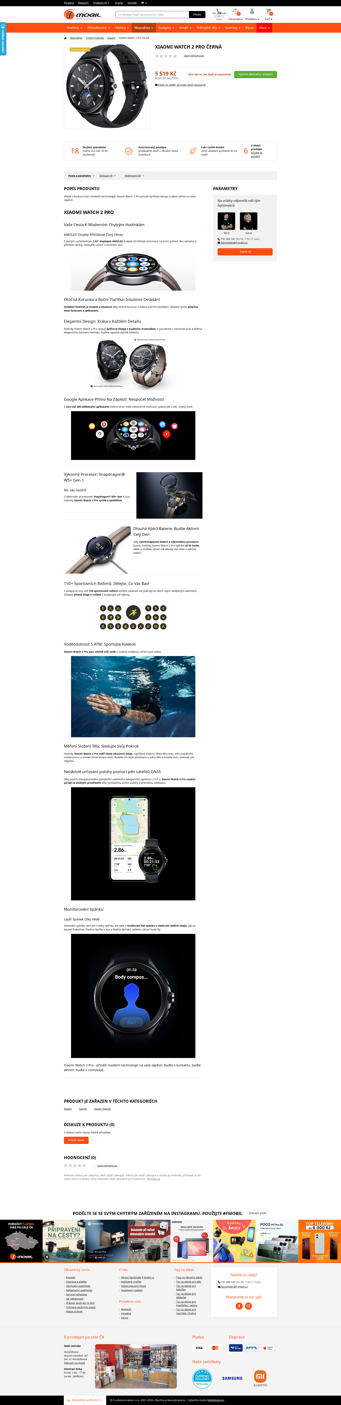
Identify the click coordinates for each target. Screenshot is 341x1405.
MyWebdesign (215, 1400)
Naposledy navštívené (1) (87, 1400)
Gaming (231, 28)
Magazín (83, 2)
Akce (263, 28)
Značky (119, 2)
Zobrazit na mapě (74, 1363)
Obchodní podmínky (78, 1286)
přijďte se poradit (256, 154)
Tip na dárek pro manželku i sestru (186, 1303)
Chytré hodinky (95, 38)
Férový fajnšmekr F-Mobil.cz (137, 1277)
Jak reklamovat (74, 1298)
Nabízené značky (131, 1281)
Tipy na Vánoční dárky (189, 1277)
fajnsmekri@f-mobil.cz (234, 242)
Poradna (69, 2)
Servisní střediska (76, 1294)
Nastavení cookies (131, 1290)
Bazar (250, 28)
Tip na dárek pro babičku (186, 1287)
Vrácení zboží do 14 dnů (80, 1303)
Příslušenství (98, 28)
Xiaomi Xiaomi (102, 1108)
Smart (184, 28)
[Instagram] (248, 1306)
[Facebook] (239, 1306)
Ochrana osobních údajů (81, 1307)
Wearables (142, 28)
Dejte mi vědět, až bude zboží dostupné (181, 85)
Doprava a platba (76, 1281)
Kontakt (132, 2)
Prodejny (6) (100, 2)
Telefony (73, 28)
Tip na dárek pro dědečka (186, 1295)
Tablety (121, 28)
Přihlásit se (153, 1179)
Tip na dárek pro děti (188, 1281)
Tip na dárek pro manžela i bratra (186, 1311)
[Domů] (65, 38)
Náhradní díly (207, 28)
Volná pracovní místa (133, 1286)
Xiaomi (111, 38)
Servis (124, 1317)
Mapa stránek (74, 1311)
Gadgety (165, 28)
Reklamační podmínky (79, 1290)
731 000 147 (240, 239)
